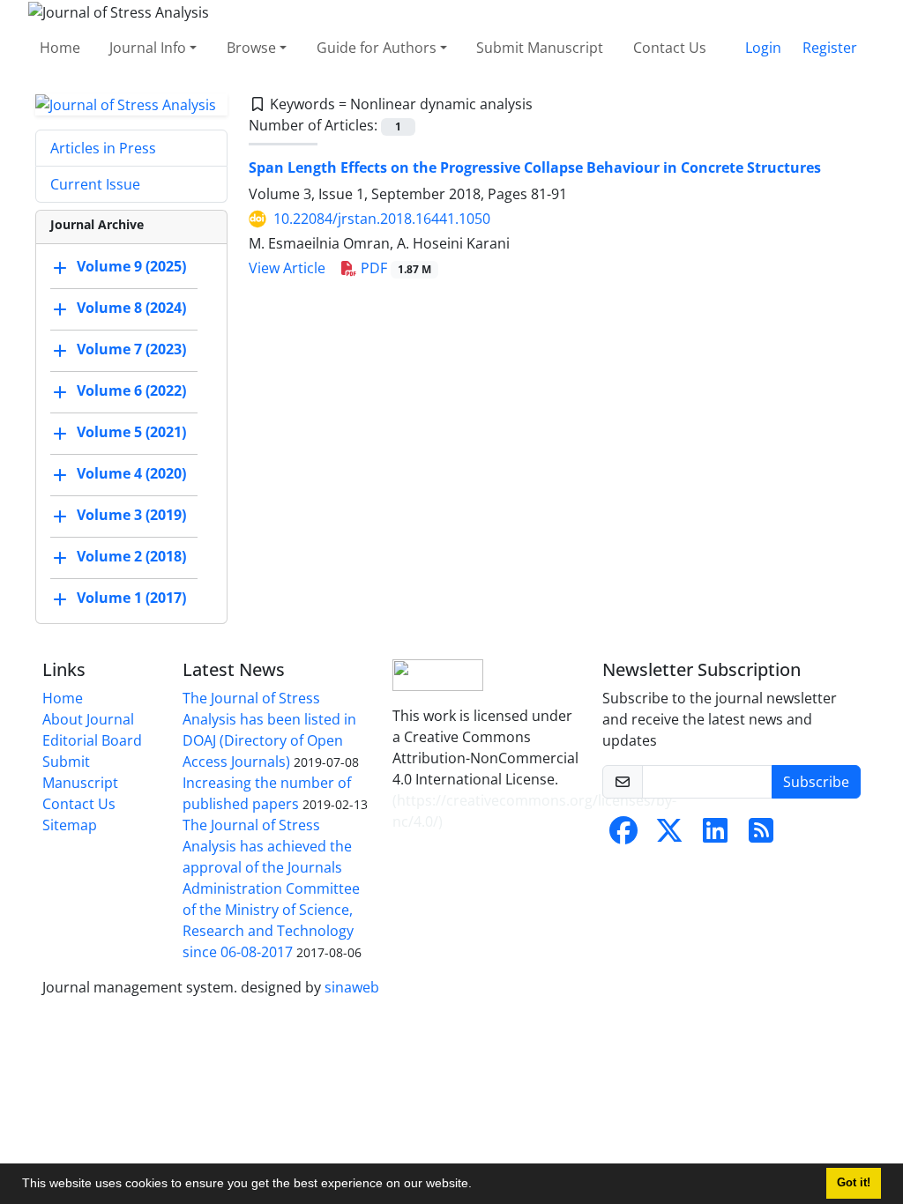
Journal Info (147, 47)
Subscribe (816, 782)
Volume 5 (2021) (131, 432)
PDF (394, 268)
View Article (287, 268)
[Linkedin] (715, 835)
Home (60, 47)
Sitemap (69, 825)
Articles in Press (103, 148)
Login (763, 47)
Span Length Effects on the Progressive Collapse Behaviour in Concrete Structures (535, 167)
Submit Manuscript (539, 47)
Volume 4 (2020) (131, 474)
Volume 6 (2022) (131, 391)
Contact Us (669, 47)
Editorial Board (92, 740)
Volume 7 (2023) (131, 350)
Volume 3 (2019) (131, 515)
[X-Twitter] (669, 835)
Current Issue (95, 184)
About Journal (88, 719)
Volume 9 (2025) (131, 267)
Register (829, 47)
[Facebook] (623, 835)
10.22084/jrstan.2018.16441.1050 (381, 218)
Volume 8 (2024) (131, 308)
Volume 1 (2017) (131, 598)
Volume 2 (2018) (131, 557)
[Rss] (761, 835)
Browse (251, 47)
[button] (478, 1185)
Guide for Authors (377, 47)
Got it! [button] (853, 1183)
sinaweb (352, 987)
